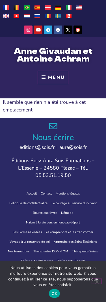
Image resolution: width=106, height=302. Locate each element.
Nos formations (18, 251)
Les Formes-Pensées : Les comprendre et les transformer (53, 232)
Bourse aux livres (45, 213)
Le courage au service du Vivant (74, 203)
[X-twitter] (68, 30)
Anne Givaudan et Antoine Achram (53, 54)
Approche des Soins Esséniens (75, 242)
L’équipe (67, 213)
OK (54, 293)
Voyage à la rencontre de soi (30, 242)
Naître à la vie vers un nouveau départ (53, 222)
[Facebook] (58, 30)
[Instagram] (28, 30)
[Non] (97, 281)
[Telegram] (48, 30)
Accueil (32, 193)
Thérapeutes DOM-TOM (50, 251)
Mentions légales (68, 193)
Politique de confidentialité (28, 203)
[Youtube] (38, 30)
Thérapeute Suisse (85, 251)
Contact (46, 193)
